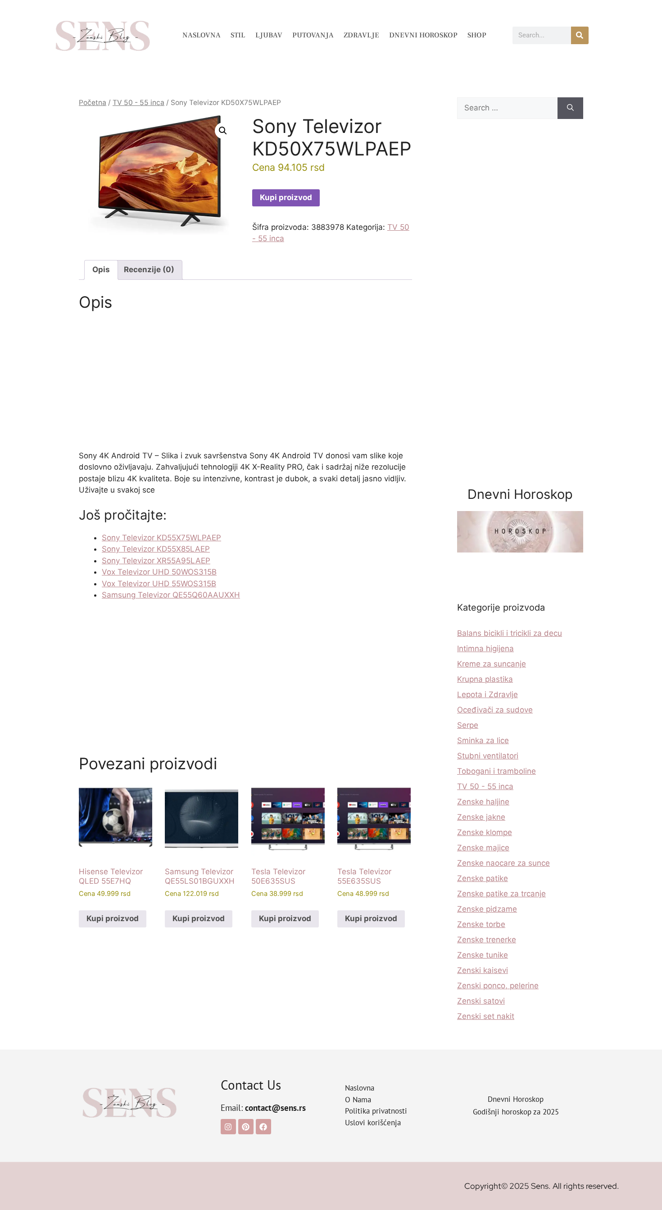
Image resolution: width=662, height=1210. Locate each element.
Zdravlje (361, 35)
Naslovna (201, 35)
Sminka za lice (483, 740)
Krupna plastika (485, 679)
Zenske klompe (484, 832)
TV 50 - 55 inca (138, 102)
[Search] (570, 108)
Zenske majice (483, 847)
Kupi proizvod (286, 197)
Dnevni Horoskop (423, 35)
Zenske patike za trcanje (501, 893)
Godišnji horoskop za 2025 (516, 1112)
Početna (92, 102)
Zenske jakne (481, 817)
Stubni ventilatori (487, 755)
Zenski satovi (481, 1000)
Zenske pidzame (487, 908)
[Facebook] (263, 1126)
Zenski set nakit (485, 1016)
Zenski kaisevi (482, 970)
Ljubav (268, 35)
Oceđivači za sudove (495, 709)
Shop (476, 35)
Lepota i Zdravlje (487, 694)
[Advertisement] (245, 383)
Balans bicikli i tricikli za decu (509, 633)
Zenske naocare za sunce (503, 863)
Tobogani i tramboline (496, 771)
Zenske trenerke (486, 939)
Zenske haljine (483, 801)
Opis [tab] (101, 269)
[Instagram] (228, 1126)
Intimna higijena (485, 648)
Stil (238, 35)
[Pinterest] (246, 1126)
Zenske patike (482, 878)
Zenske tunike (482, 954)
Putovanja (313, 35)
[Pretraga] (580, 35)
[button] (223, 131)
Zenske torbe (481, 924)
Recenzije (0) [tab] (149, 269)
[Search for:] (507, 108)
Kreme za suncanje (491, 663)
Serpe (467, 725)
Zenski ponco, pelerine (498, 985)
